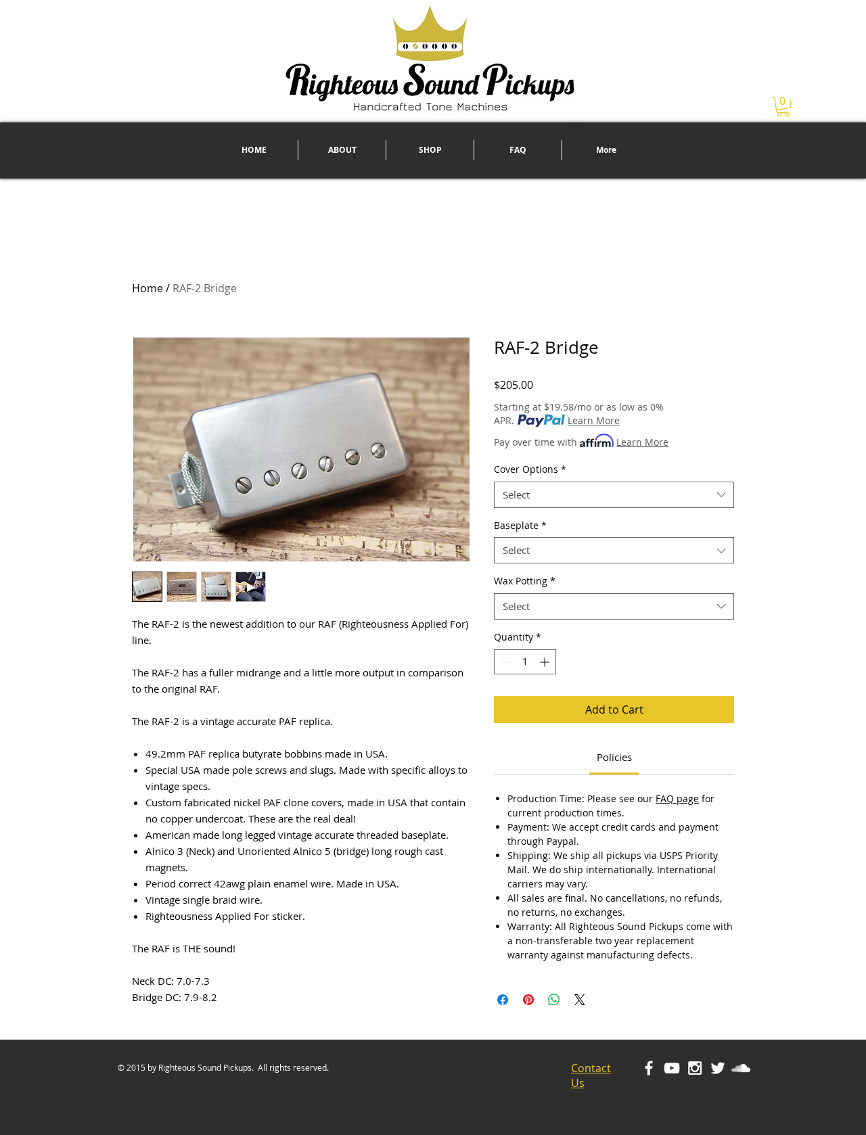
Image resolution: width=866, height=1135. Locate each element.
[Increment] (545, 662)
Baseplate (520, 525)
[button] (783, 106)
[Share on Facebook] (503, 1000)
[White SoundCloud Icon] (740, 1068)
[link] (614, 757)
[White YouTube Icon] (671, 1068)
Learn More (594, 420)
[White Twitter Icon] (717, 1068)
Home (147, 288)
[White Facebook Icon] (648, 1068)
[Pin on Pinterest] (528, 1000)
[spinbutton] (525, 662)
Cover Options (530, 469)
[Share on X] (580, 1000)
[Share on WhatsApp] (554, 1000)
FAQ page (677, 798)
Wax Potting (524, 580)
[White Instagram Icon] (694, 1068)
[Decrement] (504, 662)
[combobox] (614, 495)
